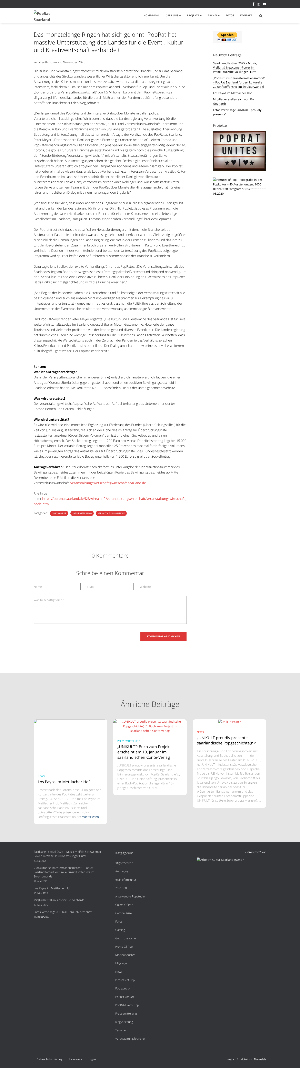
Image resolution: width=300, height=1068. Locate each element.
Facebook (253, 4)
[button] (180, 15)
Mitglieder (121, 963)
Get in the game (125, 938)
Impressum (75, 1059)
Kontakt (246, 15)
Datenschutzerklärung (49, 1059)
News (41, 776)
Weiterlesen (90, 817)
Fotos (230, 15)
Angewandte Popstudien (130, 896)
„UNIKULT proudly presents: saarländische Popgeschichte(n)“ (227, 740)
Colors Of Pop (124, 905)
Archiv (213, 15)
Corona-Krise (59, 513)
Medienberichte (125, 955)
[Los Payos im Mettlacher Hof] (70, 743)
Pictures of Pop (125, 980)
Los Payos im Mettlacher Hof (232, 93)
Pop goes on (123, 988)
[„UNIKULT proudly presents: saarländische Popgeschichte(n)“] (229, 721)
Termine (120, 1030)
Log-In (92, 1059)
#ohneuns (121, 871)
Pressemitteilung (82, 513)
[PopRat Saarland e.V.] (44, 15)
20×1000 (121, 888)
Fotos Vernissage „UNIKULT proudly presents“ (63, 912)
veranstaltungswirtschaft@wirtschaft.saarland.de (108, 483)
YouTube (264, 4)
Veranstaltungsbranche (111, 513)
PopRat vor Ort (124, 997)
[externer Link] (240, 186)
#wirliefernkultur (125, 880)
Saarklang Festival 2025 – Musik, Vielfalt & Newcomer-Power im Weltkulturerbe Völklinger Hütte (235, 67)
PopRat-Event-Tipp (127, 1005)
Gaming (120, 930)
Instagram (258, 4)
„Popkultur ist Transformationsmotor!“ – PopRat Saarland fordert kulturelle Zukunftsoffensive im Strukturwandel (239, 82)
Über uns (172, 15)
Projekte (193, 15)
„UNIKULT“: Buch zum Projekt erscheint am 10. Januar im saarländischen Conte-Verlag (144, 752)
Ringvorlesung (124, 1022)
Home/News (152, 15)
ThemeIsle (260, 1059)
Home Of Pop (124, 946)
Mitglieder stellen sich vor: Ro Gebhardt (59, 900)
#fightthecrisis (124, 863)
